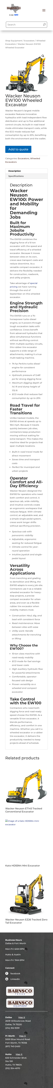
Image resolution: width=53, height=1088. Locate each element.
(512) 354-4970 (12, 1068)
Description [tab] (14, 171)
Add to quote (18, 149)
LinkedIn (15, 979)
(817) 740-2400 (12, 1046)
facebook (15, 973)
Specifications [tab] (16, 176)
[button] (43, 56)
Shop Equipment (13, 41)
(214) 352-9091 (12, 1028)
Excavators (29, 41)
